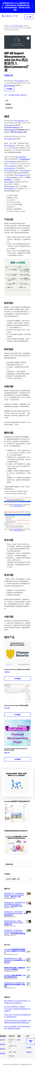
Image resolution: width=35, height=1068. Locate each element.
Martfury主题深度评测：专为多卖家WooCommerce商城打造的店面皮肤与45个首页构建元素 (17, 1009)
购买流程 (2, 1044)
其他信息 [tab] (8, 104)
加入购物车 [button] (17, 678)
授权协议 (29, 1052)
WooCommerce (9, 85)
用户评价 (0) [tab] (9, 108)
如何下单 (2, 1040)
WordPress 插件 (18, 26)
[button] (28, 38)
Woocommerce (20, 81)
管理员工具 (23, 95)
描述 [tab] (7, 100)
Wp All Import (19, 132)
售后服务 (2, 1053)
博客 (19, 1040)
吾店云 (23, 1064)
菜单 (30, 17)
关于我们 (29, 1047)
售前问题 (2, 1049)
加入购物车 (9, 89)
